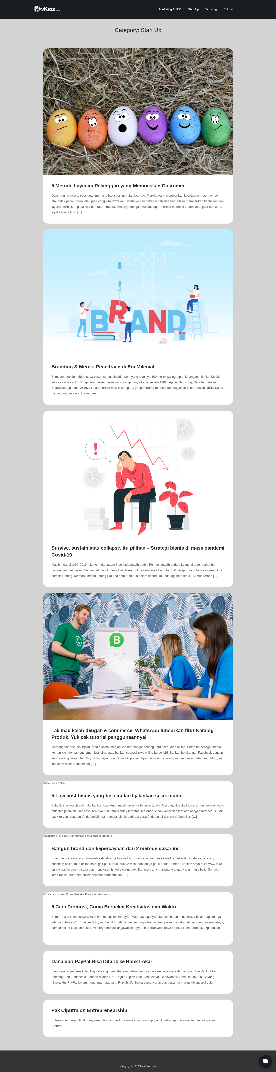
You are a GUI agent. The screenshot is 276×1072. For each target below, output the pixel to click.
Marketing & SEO (170, 9)
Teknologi (211, 9)
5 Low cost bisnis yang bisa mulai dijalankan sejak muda (116, 795)
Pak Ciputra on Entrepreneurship (89, 1010)
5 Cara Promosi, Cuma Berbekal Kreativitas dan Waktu (113, 907)
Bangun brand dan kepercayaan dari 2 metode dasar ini (114, 848)
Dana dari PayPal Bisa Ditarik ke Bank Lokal (101, 961)
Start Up (193, 9)
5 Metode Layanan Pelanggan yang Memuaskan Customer (118, 186)
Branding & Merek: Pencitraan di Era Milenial (102, 367)
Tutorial (228, 9)
